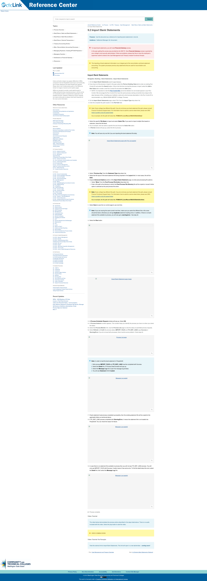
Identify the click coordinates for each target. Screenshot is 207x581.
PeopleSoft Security (57, 142)
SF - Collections (56, 271)
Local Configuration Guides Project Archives (62, 289)
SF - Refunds (56, 275)
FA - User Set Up (56, 205)
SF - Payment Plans (57, 273)
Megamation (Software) (58, 139)
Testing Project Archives (58, 290)
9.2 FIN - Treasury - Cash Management (120, 25)
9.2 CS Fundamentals (57, 163)
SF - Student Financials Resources (60, 282)
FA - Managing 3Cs (57, 211)
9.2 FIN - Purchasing (57, 193)
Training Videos (56, 146)
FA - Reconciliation (57, 229)
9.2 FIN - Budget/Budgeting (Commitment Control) (64, 183)
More (54, 309)
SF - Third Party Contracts (58, 279)
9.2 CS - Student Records (58, 167)
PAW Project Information (58, 120)
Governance (55, 134)
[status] (121, 38)
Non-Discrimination (88, 572)
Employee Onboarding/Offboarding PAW (62, 123)
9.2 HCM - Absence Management (60, 237)
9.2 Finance (105, 25)
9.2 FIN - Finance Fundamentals (60, 174)
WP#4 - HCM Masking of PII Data (61, 299)
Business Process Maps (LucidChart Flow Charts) (64, 130)
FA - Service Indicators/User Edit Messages (62, 220)
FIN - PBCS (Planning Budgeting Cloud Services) (63, 194)
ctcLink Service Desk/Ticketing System (61, 115)
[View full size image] (121, 249)
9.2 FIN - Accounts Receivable (59, 178)
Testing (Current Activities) (58, 144)
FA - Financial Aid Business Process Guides (62, 231)
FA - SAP (55, 219)
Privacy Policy (72, 572)
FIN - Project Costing (57, 191)
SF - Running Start (57, 276)
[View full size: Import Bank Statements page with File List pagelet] (121, 154)
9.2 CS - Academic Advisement (59, 152)
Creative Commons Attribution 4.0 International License (112, 579)
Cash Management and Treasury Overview (103, 552)
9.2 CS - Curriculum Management (60, 164)
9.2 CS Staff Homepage (58, 263)
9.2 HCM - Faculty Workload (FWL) (60, 240)
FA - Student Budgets (57, 214)
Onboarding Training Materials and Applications (63, 111)
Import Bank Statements (98, 75)
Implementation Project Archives (60, 287)
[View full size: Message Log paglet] (121, 394)
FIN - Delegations (57, 186)
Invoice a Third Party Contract (60, 301)
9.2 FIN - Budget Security (58, 184)
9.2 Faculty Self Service (58, 254)
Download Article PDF (59, 73)
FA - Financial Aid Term (58, 213)
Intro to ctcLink (56, 109)
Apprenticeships (56, 155)
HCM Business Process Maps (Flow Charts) (62, 241)
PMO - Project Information (58, 143)
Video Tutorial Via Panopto (97, 539)
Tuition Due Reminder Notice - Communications (65, 302)
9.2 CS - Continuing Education (59, 161)
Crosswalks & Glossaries (58, 114)
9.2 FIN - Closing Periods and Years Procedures (63, 199)
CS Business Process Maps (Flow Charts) (62, 157)
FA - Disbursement (57, 222)
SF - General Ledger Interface (59, 272)
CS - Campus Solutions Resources (60, 169)
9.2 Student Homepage (58, 260)
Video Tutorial (92, 516)
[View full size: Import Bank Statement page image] (121, 297)
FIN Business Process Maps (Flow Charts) (62, 200)
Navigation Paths (56, 140)
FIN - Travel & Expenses (58, 187)
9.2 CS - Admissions (57, 154)
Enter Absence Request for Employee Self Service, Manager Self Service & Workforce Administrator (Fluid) (68, 305)
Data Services (56, 133)
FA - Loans (55, 225)
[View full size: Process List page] (121, 345)
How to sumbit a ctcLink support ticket (102, 113)
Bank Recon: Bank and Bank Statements (142, 25)
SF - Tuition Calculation (58, 281)
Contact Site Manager (132, 572)
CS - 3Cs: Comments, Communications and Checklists (65, 160)
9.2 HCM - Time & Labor (58, 247)
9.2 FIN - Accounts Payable (59, 177)
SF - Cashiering (56, 269)
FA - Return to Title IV (57, 226)
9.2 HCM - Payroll (57, 244)
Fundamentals (56, 112)
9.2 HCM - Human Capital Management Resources (64, 249)
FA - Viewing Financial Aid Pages (60, 208)
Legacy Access (56, 137)
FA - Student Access (57, 207)
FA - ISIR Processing (57, 210)
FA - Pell (55, 223)
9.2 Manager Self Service (58, 258)
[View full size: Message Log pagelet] (121, 444)
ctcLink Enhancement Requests (60, 136)
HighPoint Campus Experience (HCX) (61, 166)
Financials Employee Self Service (60, 255)
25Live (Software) (57, 128)
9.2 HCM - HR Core (57, 243)
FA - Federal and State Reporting (60, 228)
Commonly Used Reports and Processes (62, 131)
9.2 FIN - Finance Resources (59, 197)
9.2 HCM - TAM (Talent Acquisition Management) (63, 246)
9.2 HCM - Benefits (57, 238)
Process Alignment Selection (60, 308)
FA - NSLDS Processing (58, 216)
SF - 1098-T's (56, 268)
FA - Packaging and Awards (59, 217)
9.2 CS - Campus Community (59, 158)
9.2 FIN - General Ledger (58, 188)
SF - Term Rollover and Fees (59, 278)
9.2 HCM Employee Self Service (60, 257)
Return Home (4, 11)
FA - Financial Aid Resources (59, 232)
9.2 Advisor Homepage (58, 261)
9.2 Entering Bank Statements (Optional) (142, 552)
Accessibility (103, 572)
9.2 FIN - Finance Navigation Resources (61, 175)
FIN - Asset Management (58, 180)
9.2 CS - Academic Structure (59, 151)
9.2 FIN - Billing (56, 181)
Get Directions (116, 572)
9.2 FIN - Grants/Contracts (58, 190)
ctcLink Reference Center (94, 25)
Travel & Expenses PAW (58, 122)
